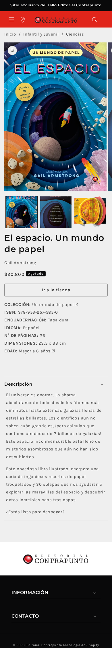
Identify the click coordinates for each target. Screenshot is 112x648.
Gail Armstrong (20, 262)
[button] (11, 19)
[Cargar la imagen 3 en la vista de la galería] (90, 212)
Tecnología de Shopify (81, 645)
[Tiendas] (22, 19)
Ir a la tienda (56, 289)
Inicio (10, 34)
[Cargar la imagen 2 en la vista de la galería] (56, 212)
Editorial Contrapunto (44, 645)
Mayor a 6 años (35, 351)
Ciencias (75, 34)
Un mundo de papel (53, 304)
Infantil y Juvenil (41, 34)
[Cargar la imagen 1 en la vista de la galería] (21, 212)
